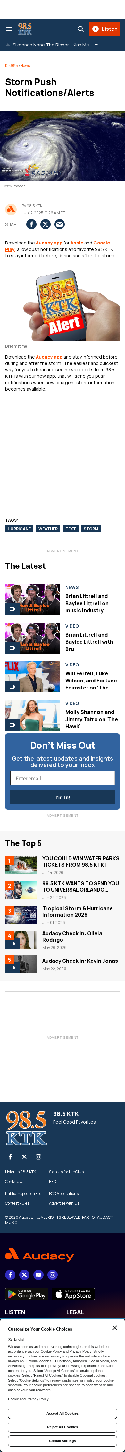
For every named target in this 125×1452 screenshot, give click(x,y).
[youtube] (38, 1275)
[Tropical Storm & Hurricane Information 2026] (21, 915)
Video (72, 626)
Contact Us (14, 1181)
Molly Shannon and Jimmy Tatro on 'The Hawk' (91, 719)
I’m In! (62, 798)
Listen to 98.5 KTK (20, 1172)
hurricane (19, 529)
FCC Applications (64, 1194)
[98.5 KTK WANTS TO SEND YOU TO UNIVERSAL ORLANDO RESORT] (21, 890)
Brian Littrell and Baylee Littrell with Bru (89, 642)
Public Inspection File (23, 1194)
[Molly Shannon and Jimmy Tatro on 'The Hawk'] (32, 715)
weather (48, 529)
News (25, 65)
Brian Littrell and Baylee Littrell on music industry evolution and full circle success (88, 610)
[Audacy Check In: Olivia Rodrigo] (21, 940)
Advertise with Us (64, 1203)
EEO (52, 1181)
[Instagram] (38, 1157)
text (70, 529)
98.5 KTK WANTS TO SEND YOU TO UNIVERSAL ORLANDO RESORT (80, 890)
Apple (77, 243)
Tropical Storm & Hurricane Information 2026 (77, 911)
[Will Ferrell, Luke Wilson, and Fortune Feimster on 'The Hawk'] (32, 676)
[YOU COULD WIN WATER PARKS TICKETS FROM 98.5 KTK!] (21, 865)
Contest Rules (17, 1203)
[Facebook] (10, 1157)
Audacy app (49, 243)
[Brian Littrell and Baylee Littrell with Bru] (32, 638)
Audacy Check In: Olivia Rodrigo (72, 936)
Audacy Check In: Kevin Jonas (80, 960)
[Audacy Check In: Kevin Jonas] (21, 964)
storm (91, 529)
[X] (24, 1157)
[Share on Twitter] (45, 224)
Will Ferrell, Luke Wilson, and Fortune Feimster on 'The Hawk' (91, 684)
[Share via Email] (59, 224)
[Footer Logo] (62, 1255)
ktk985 (11, 65)
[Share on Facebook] (31, 224)
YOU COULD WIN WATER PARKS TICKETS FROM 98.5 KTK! (81, 861)
